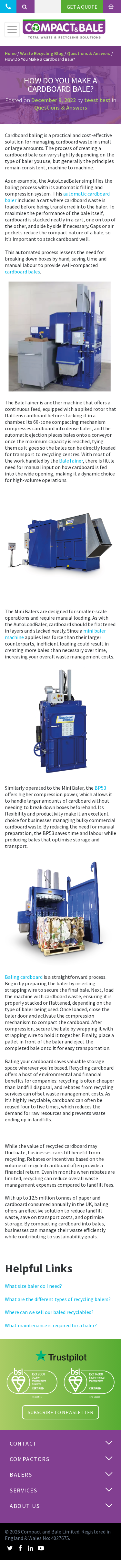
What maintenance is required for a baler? (51, 1325)
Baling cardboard (24, 977)
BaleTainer (71, 460)
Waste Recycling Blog (42, 53)
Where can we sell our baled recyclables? (49, 1312)
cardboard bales (22, 271)
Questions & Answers (88, 53)
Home (10, 53)
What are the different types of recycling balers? (58, 1299)
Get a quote (82, 7)
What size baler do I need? (33, 1286)
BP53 (100, 788)
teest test (97, 100)
